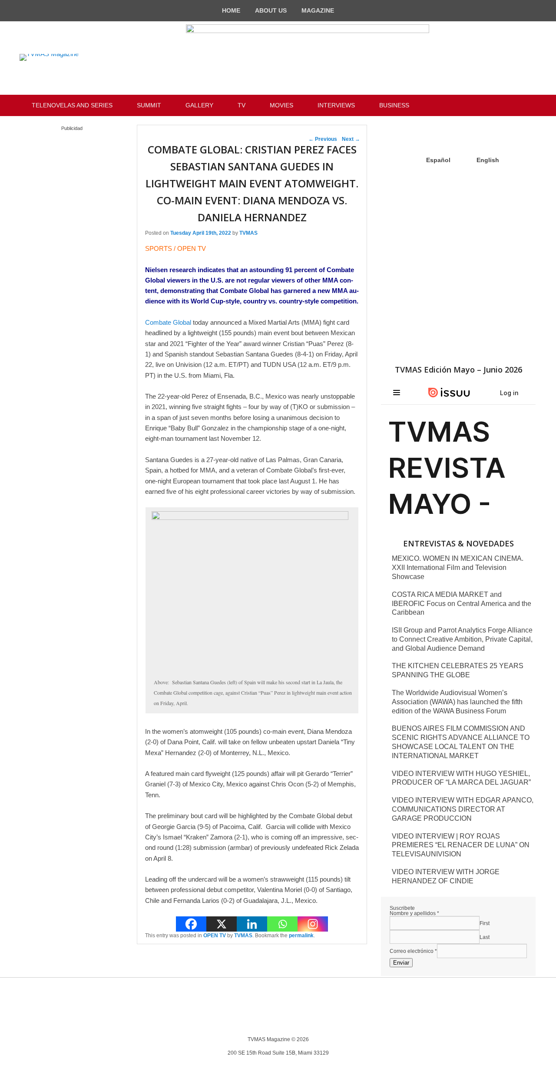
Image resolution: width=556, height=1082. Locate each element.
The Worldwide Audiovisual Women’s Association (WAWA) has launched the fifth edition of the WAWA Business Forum (457, 702)
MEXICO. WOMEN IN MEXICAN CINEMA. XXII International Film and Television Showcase (457, 567)
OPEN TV (214, 935)
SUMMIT (149, 105)
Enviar (401, 962)
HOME (231, 10)
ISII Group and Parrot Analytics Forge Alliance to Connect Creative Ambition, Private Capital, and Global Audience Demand (462, 639)
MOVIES (281, 105)
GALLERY (199, 105)
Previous (322, 139)
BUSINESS (394, 105)
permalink (301, 935)
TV (241, 105)
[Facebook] (191, 924)
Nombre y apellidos (414, 913)
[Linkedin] (252, 924)
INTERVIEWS (336, 105)
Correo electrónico (413, 951)
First (485, 923)
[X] (221, 924)
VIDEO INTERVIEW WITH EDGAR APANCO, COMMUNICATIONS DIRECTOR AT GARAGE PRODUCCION (462, 809)
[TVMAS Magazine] (49, 57)
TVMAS (248, 233)
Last (485, 937)
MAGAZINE (317, 10)
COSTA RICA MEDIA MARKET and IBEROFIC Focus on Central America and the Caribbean (461, 603)
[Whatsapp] (282, 924)
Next (351, 139)
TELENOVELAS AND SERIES (72, 105)
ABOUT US (271, 10)
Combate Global (168, 322)
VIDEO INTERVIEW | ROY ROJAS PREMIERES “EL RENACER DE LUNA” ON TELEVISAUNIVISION (461, 845)
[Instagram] (313, 924)
